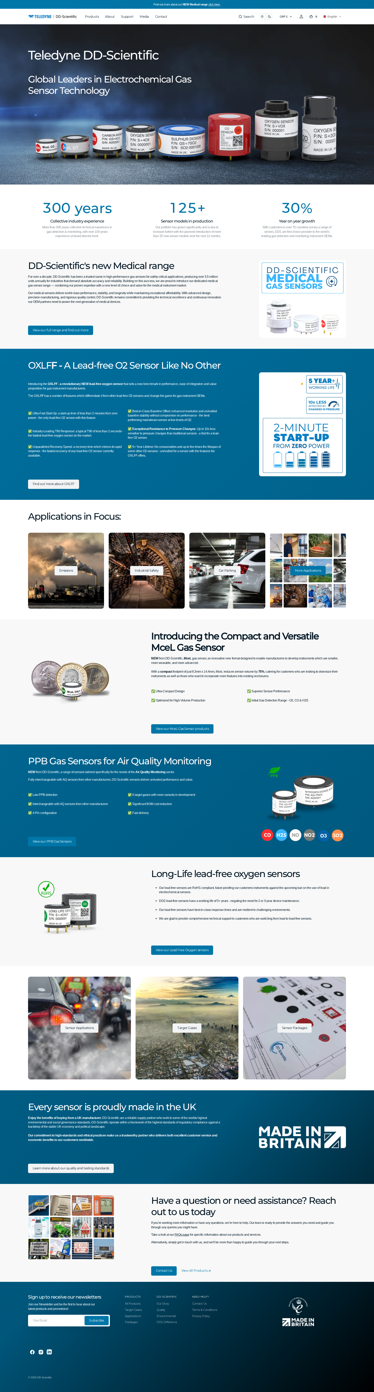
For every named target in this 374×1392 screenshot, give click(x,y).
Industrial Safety (147, 570)
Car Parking (227, 570)
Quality (161, 1310)
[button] (246, 16)
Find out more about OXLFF (53, 484)
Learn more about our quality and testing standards (71, 1168)
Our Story (163, 1303)
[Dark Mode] (266, 16)
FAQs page (182, 1234)
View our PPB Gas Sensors (52, 841)
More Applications (308, 570)
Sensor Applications (79, 1028)
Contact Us (164, 1270)
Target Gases (187, 1028)
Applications (133, 1316)
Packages (131, 1322)
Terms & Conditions (204, 1310)
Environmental (166, 1316)
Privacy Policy (201, 1316)
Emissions (66, 570)
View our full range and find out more (60, 330)
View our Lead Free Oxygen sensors (182, 950)
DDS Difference (167, 1322)
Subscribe (96, 1320)
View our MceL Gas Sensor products (182, 729)
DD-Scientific (44, 1377)
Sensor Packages (294, 1028)
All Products (132, 1303)
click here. (214, 4)
